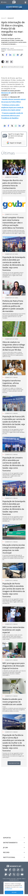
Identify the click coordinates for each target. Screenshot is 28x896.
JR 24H (5, 847)
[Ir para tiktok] (10, 874)
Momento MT (11, 18)
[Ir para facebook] (10, 869)
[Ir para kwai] (18, 869)
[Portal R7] (14, 2)
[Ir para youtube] (22, 874)
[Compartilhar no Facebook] (7, 55)
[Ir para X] (14, 874)
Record (6, 852)
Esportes (7, 838)
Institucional (9, 857)
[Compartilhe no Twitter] (3, 55)
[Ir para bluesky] (6, 869)
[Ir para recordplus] (6, 874)
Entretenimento (10, 843)
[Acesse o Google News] (18, 55)
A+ (7, 61)
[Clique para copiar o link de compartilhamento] (21, 55)
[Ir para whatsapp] (18, 874)
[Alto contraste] (2, 61)
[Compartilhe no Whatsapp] (14, 55)
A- (11, 61)
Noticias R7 (3, 18)
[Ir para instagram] (14, 869)
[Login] (25, 2)
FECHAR (14, 892)
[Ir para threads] (22, 869)
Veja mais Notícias (14, 763)
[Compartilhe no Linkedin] (10, 55)
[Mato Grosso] (14, 7)
